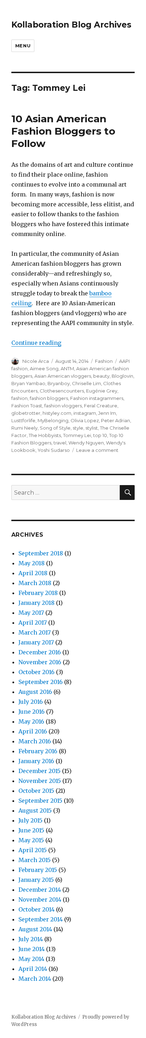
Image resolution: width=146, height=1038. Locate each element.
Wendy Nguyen (86, 443)
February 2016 (37, 751)
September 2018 (40, 553)
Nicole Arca (35, 361)
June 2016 (31, 711)
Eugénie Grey (101, 391)
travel (60, 443)
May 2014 (31, 958)
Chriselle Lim (86, 383)
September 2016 (40, 681)
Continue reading (36, 342)
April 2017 (32, 622)
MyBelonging (53, 420)
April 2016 (32, 731)
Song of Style (55, 428)
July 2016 (30, 701)
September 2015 (40, 800)
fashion (19, 398)
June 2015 (31, 830)
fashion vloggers (63, 405)
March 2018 (34, 582)
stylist (91, 428)
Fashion (104, 361)
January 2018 (36, 602)
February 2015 (37, 869)
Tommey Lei (77, 435)
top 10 (100, 435)
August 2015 (35, 810)
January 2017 (36, 642)
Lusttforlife (23, 420)
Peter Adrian (115, 420)
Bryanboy (58, 383)
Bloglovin (122, 376)
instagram (84, 413)
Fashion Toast (26, 405)
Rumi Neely (24, 428)
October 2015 (36, 790)
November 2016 (39, 662)
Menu (22, 45)
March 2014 (34, 978)
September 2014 (40, 919)
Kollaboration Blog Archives (71, 25)
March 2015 (34, 859)
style (78, 428)
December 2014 (39, 889)
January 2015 (36, 879)
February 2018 (38, 592)
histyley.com (57, 413)
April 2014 (32, 968)
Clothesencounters (62, 391)
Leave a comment (97, 450)
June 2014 (31, 949)
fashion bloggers (49, 398)
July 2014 (30, 939)
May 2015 (31, 840)
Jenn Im (107, 413)
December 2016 (39, 652)
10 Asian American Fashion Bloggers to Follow (63, 131)
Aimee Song (44, 368)
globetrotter (25, 413)
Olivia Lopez (85, 420)
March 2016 (34, 741)
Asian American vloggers (62, 376)
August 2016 (35, 691)
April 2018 (32, 573)
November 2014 (39, 899)
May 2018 (31, 563)
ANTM (67, 368)
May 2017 (31, 612)
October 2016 (36, 672)
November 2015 (39, 780)
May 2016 (31, 721)
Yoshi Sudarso (54, 450)
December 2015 (39, 770)
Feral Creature (100, 405)
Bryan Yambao (28, 383)
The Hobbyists (45, 435)
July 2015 (30, 820)
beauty (101, 376)
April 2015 (32, 850)
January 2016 (36, 761)
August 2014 (35, 929)
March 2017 (34, 632)
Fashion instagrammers (96, 398)
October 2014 (36, 909)
